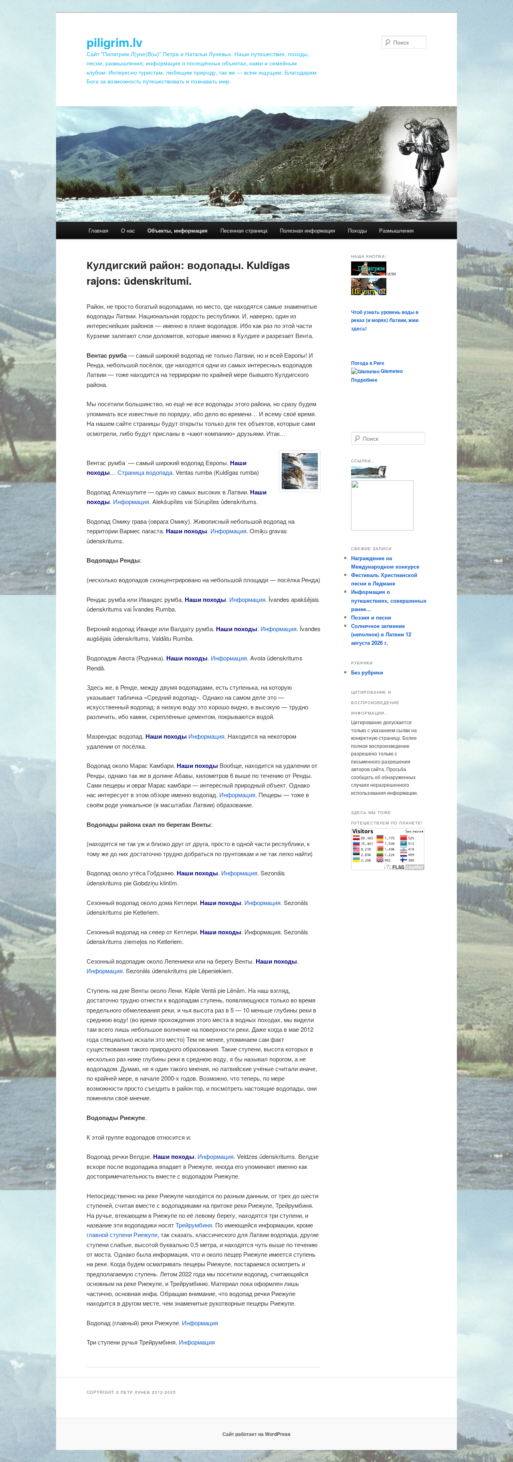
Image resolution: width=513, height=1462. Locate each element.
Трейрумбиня (194, 1225)
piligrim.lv (115, 42)
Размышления (396, 230)
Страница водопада (144, 472)
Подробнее (364, 379)
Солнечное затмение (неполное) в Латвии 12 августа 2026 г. (381, 634)
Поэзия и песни (371, 617)
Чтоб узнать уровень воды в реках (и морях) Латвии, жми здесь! (384, 320)
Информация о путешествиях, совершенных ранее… (388, 600)
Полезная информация (307, 230)
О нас (128, 230)
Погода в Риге (367, 363)
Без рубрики (367, 672)
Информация (131, 501)
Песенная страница (243, 230)
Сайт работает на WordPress (256, 1434)
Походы (357, 230)
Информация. (240, 873)
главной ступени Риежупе (122, 1234)
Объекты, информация (177, 230)
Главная (98, 230)
